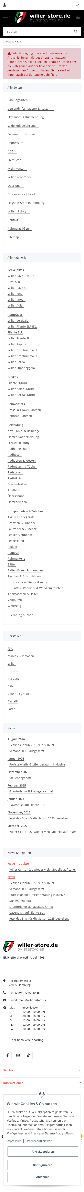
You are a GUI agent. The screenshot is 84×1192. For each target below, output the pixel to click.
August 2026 (16, 739)
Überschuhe (16, 496)
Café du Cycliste (19, 694)
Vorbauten (15, 600)
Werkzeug (14, 606)
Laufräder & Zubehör (22, 529)
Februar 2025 (17, 785)
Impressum (14, 1141)
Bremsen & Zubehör (21, 523)
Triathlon (14, 490)
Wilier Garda (16, 362)
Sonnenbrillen (17, 484)
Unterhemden (17, 502)
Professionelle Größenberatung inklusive (37, 764)
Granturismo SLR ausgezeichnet (31, 791)
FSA (10, 648)
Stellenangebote (20, 778)
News (11, 877)
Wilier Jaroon (16, 299)
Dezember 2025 (18, 772)
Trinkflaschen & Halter (23, 594)
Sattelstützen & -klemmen (25, 570)
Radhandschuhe (19, 449)
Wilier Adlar (16, 305)
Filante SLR (15, 332)
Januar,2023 (16, 799)
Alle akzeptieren (43, 1151)
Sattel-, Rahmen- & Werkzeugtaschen (38, 588)
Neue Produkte (18, 863)
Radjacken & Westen (22, 460)
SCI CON (13, 679)
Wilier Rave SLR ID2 (21, 276)
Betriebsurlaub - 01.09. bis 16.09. (32, 745)
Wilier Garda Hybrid (21, 395)
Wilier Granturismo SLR (24, 350)
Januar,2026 (16, 758)
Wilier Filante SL (19, 338)
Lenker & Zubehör (20, 535)
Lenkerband (16, 541)
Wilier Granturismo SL (23, 356)
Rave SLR (14, 282)
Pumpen (13, 552)
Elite (11, 686)
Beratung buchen (21, 615)
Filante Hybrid (17, 383)
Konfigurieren (42, 1165)
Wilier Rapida (17, 344)
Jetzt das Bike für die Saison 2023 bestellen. (39, 818)
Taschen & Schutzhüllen (24, 576)
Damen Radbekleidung (23, 437)
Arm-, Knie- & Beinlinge (24, 431)
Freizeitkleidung (19, 443)
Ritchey (13, 671)
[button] (42, 1070)
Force (11, 709)
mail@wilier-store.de (33, 1000)
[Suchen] (76, 31)
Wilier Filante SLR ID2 (22, 326)
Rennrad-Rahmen (20, 416)
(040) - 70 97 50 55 (27, 992)
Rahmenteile (16, 558)
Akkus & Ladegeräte (21, 517)
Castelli (13, 701)
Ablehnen (43, 1177)
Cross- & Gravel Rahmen (24, 410)
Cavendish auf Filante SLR (27, 805)
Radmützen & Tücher (22, 466)
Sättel (11, 564)
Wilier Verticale (18, 320)
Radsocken (15, 472)
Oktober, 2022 (18, 826)
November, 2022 (19, 812)
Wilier (12, 663)
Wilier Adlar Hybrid (21, 389)
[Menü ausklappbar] (5, 17)
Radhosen (14, 455)
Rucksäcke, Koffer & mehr (30, 582)
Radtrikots (15, 478)
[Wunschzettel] (77, 4)
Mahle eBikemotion (21, 656)
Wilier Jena (15, 294)
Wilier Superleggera (21, 368)
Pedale (12, 547)
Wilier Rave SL (17, 288)
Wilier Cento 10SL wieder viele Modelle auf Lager (42, 832)
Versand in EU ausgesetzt (26, 751)
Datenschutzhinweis (39, 1141)
